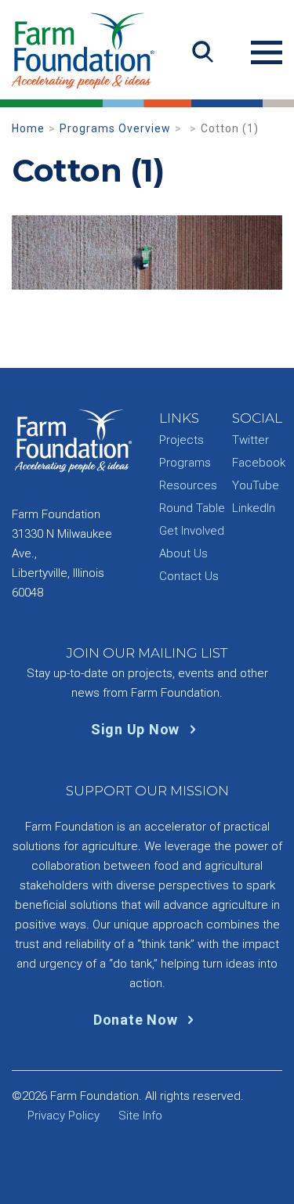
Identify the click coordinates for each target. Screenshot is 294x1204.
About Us (183, 553)
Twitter (250, 440)
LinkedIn (253, 508)
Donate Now (137, 1019)
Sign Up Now (137, 729)
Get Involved (191, 531)
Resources (188, 485)
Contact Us (189, 576)
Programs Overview (115, 128)
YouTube (255, 485)
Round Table (192, 508)
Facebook (258, 463)
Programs (185, 463)
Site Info (140, 1115)
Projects (181, 440)
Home (28, 128)
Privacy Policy (63, 1115)
